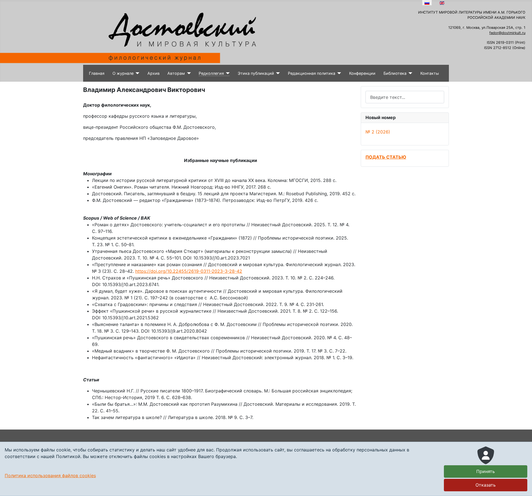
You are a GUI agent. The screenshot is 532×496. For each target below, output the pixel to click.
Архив (153, 73)
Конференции (362, 73)
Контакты (429, 73)
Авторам (176, 73)
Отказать (485, 485)
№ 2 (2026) (377, 132)
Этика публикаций (256, 73)
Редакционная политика (311, 73)
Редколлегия (211, 73)
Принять (485, 471)
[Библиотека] (409, 73)
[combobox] (404, 97)
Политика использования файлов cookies (50, 475)
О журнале (123, 73)
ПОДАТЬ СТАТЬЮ (385, 157)
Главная (96, 73)
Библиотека (394, 73)
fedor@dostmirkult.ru (507, 33)
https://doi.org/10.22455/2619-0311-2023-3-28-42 (188, 271)
